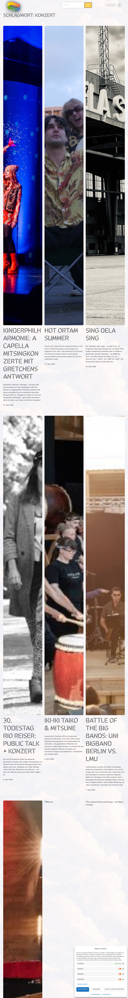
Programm (110, 5)
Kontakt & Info (106, 994)
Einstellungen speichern (114, 989)
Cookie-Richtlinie (95, 994)
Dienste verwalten (82, 984)
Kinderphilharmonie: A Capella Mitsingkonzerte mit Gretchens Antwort (22, 354)
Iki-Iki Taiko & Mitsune (61, 725)
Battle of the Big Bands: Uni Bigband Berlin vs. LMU (102, 740)
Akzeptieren (82, 989)
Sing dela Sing (101, 335)
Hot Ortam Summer (61, 335)
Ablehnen (96, 989)
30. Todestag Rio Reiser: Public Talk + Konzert (21, 736)
